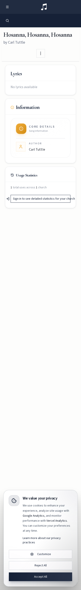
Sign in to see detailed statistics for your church (41, 199)
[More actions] (40, 53)
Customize (44, 554)
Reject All (41, 565)
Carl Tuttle (16, 42)
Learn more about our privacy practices (42, 540)
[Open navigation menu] (7, 7)
